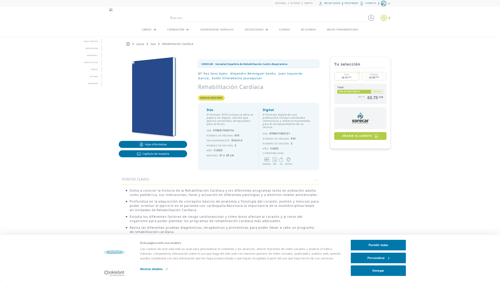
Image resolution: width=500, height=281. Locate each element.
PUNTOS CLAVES (135, 179)
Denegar (378, 270)
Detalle (378, 91)
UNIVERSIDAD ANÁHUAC (217, 29)
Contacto (371, 3)
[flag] (386, 3)
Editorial (280, 3)
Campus (308, 3)
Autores (295, 3)
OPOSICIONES (254, 29)
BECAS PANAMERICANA (342, 29)
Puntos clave (91, 62)
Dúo (153, 44)
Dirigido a (92, 55)
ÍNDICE (94, 69)
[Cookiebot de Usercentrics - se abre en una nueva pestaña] (114, 273)
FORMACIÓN (175, 29)
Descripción (92, 48)
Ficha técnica (91, 41)
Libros (140, 44)
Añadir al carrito (357, 136)
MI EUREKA (308, 29)
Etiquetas (93, 83)
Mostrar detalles (151, 269)
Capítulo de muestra (155, 154)
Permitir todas (378, 245)
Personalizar (376, 258)
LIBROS (147, 29)
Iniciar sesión (332, 3)
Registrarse (351, 3)
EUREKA (284, 29)
